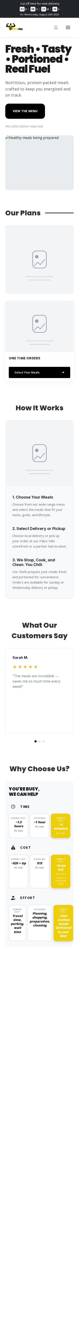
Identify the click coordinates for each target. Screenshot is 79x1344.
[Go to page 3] (43, 741)
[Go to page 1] (35, 741)
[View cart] (56, 27)
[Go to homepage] (14, 30)
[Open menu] (68, 27)
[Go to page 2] (39, 741)
